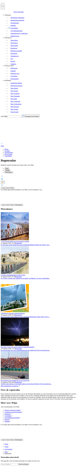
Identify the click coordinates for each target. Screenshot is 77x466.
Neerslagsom (18, 205)
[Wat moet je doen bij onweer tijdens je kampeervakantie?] (15, 345)
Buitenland (18, 243)
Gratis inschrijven (23, 464)
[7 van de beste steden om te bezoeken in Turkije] (15, 240)
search (3, 116)
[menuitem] (40, 25)
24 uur (12, 188)
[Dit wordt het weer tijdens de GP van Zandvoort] (15, 379)
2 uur (7, 188)
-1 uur (3, 188)
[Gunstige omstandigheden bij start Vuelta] (15, 273)
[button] (38, 185)
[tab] (40, 168)
